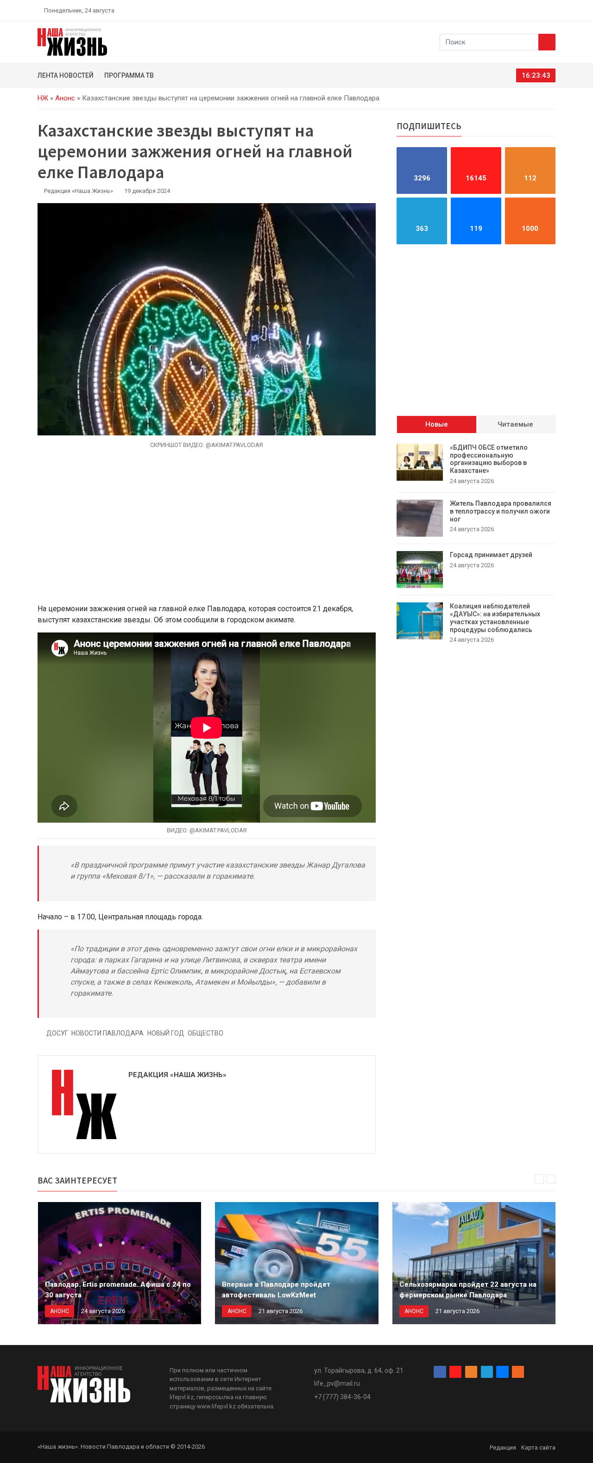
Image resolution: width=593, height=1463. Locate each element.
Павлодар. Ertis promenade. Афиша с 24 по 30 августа (118, 1289)
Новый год (165, 1033)
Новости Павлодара (107, 1033)
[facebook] (498, 10)
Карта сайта (538, 1447)
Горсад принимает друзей (491, 554)
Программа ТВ (129, 75)
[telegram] (530, 10)
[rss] (551, 10)
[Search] (546, 42)
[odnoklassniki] (519, 10)
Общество (205, 1033)
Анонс (65, 98)
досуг (57, 1033)
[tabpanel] (476, 544)
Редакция (503, 1447)
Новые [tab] (436, 424)
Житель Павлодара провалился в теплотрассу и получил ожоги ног (500, 511)
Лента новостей (66, 75)
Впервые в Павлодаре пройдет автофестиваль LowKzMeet (276, 1289)
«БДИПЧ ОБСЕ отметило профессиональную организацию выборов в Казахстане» (489, 459)
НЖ (43, 98)
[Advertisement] (207, 531)
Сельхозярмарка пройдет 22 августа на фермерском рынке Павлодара (467, 1289)
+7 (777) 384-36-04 (342, 1397)
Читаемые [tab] (515, 424)
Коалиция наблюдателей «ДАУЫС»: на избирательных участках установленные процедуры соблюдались (495, 617)
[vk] (541, 10)
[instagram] (508, 10)
